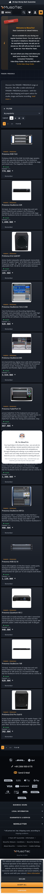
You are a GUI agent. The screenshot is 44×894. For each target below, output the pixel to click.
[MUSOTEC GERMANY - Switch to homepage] (11, 7)
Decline (22, 879)
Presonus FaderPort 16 (11, 409)
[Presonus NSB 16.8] (21, 139)
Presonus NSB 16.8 (9, 154)
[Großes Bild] (15, 118)
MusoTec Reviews (33, 842)
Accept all (21, 885)
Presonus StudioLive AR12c (13, 511)
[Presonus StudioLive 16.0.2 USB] (21, 292)
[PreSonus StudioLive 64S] (21, 343)
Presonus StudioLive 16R (12, 663)
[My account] (35, 12)
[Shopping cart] (41, 12)
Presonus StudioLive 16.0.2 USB (15, 307)
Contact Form (22, 846)
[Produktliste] (19, 118)
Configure (22, 891)
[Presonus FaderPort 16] (21, 394)
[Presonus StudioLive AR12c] (21, 496)
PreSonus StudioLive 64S (12, 358)
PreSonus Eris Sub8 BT (11, 256)
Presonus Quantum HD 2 (12, 612)
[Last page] (12, 123)
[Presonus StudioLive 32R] (21, 190)
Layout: (5, 118)
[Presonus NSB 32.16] (21, 547)
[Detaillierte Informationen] (11, 118)
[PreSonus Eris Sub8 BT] (21, 241)
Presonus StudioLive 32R (12, 205)
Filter (9, 108)
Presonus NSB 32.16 (10, 561)
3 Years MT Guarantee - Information (21, 838)
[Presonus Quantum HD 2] (21, 598)
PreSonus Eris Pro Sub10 (12, 714)
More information (33, 873)
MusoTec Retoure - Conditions (14, 842)
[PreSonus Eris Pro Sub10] (21, 700)
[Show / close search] (24, 12)
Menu (8, 12)
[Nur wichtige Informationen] (23, 118)
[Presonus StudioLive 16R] (21, 649)
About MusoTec (9, 846)
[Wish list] (29, 12)
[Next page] (7, 123)
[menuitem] (6, 12)
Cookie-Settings (34, 846)
